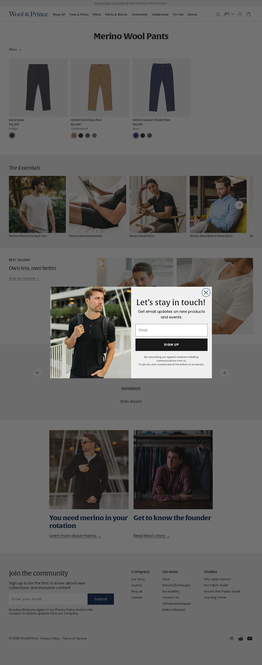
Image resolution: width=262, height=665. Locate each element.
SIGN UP (171, 344)
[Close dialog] (206, 292)
